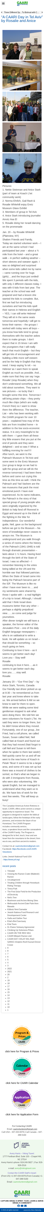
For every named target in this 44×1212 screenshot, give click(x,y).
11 (8, 1004)
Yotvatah (11, 871)
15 (8, 992)
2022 (9, 969)
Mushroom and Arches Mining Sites (22, 900)
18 (8, 983)
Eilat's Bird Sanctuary (16, 921)
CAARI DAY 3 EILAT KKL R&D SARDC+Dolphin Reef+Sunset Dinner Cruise (24, 942)
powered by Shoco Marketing (32, 1210)
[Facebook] (18, 1206)
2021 (9, 972)
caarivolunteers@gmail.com (27, 846)
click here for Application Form (22, 1114)
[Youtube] (22, 1206)
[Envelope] (25, 1206)
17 (8, 986)
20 (8, 974)
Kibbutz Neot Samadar (17, 909)
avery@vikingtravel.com (25, 1168)
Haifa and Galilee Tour (17, 918)
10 (8, 1007)
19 (8, 980)
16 (8, 989)
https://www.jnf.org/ (11, 860)
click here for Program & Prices (22, 1051)
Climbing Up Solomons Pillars (20, 930)
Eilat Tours (11, 924)
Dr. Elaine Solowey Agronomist (20, 927)
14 (8, 995)
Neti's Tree (12, 898)
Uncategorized (13, 880)
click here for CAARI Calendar (22, 1083)
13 (8, 998)
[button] (3, 3)
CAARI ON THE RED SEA (19, 933)
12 (8, 1001)
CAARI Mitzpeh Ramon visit (19, 936)
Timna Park (12, 889)
